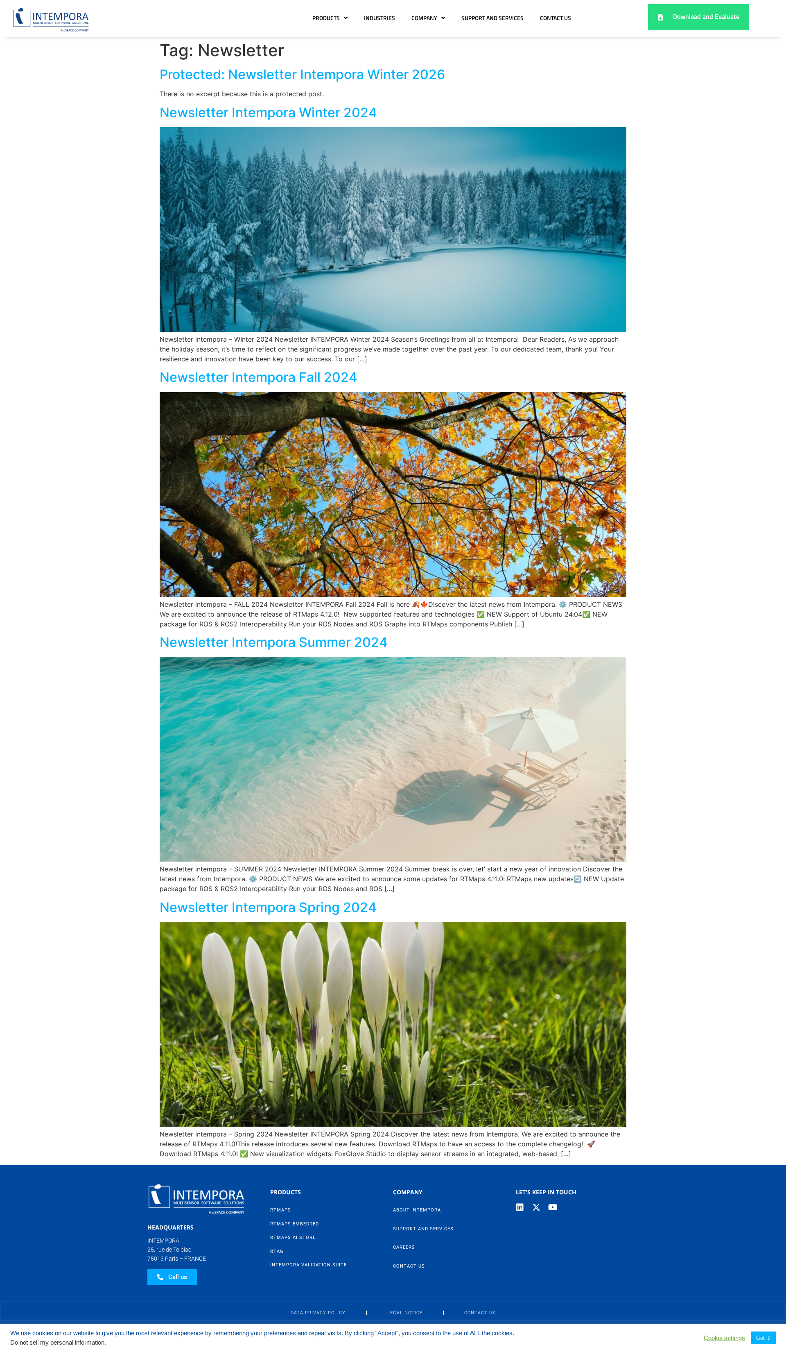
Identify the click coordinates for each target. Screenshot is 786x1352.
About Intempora (417, 1210)
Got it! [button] (763, 1338)
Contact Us (555, 18)
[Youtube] (553, 1207)
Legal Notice (404, 1313)
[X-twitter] (536, 1207)
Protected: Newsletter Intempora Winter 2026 (302, 74)
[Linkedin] (520, 1207)
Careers (404, 1247)
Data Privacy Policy (318, 1313)
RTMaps (280, 1210)
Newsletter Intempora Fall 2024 (258, 377)
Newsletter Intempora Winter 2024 (268, 112)
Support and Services (492, 18)
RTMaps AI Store (293, 1237)
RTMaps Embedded (294, 1224)
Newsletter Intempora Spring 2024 (268, 907)
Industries (379, 18)
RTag (277, 1251)
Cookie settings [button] (724, 1338)
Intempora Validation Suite (308, 1265)
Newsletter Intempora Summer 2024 (274, 642)
